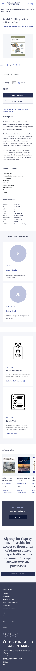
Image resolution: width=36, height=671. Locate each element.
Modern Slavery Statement (10, 602)
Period (20, 9)
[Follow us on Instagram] (10, 634)
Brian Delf (11, 311)
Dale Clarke (11, 270)
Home (2, 9)
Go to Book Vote (11, 434)
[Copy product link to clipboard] (19, 65)
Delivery (5, 619)
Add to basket (18, 95)
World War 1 (26, 9)
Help (4, 613)
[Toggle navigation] (3, 3)
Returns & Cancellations (9, 622)
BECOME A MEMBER (18, 574)
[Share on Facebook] (7, 65)
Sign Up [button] (18, 517)
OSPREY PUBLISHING (11, 9)
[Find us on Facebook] (5, 634)
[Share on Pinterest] (13, 65)
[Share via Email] (16, 65)
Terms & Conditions (8, 599)
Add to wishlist (18, 101)
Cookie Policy (6, 605)
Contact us (6, 616)
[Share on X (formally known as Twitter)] (10, 65)
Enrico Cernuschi (6, 483)
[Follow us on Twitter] (15, 634)
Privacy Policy (6, 596)
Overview (5, 593)
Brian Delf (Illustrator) (25, 26)
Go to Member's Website (14, 381)
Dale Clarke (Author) (10, 26)
